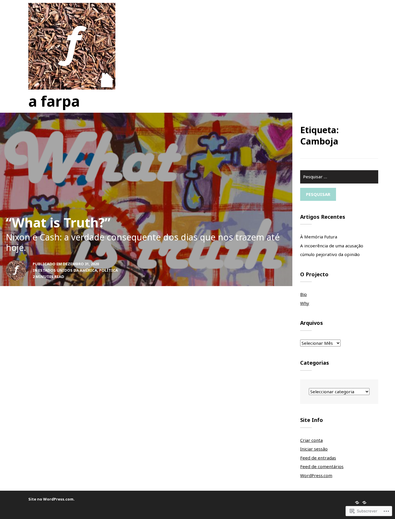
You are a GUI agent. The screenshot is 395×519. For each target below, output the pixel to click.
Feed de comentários (322, 466)
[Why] (364, 502)
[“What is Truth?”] (146, 199)
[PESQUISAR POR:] (339, 179)
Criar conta (311, 440)
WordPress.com (316, 475)
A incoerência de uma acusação (331, 246)
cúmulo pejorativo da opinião (330, 254)
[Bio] (357, 502)
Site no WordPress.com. (51, 499)
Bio (303, 294)
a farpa (54, 101)
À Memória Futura (318, 237)
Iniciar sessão (314, 449)
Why (304, 303)
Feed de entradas (318, 458)
